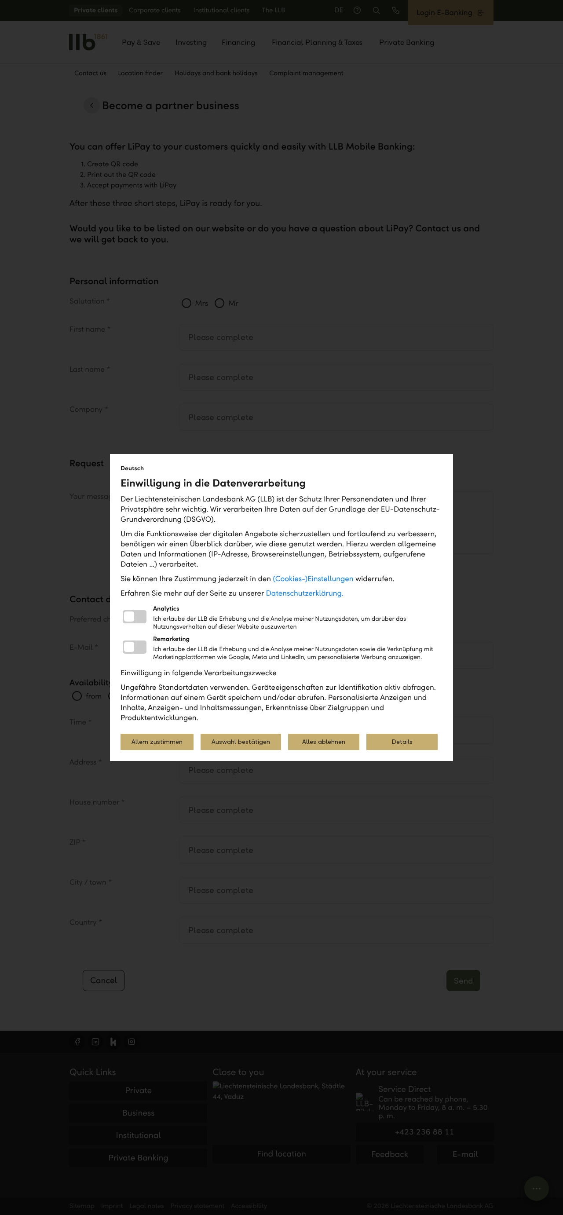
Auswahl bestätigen (241, 742)
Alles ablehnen (323, 742)
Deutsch (132, 468)
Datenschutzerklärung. (305, 593)
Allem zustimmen (157, 742)
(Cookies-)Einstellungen (313, 578)
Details (402, 742)
